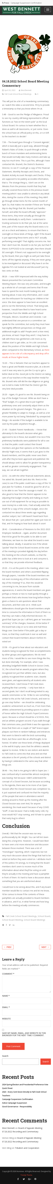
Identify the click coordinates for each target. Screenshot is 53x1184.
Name (6, 996)
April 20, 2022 (9, 90)
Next (43, 947)
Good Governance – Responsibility (17, 1106)
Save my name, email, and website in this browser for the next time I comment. (24, 1034)
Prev (9, 947)
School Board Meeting (12, 919)
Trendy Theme (26, 1175)
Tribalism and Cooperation (27, 1148)
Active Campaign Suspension (14, 1103)
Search (5, 1056)
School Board (44, 916)
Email (6, 1007)
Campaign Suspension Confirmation (26, 3)
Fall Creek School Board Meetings (18, 94)
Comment (8, 974)
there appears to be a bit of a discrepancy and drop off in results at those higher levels (25, 354)
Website (6, 1019)
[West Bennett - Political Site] (21, 10)
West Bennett (26, 90)
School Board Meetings (34, 919)
